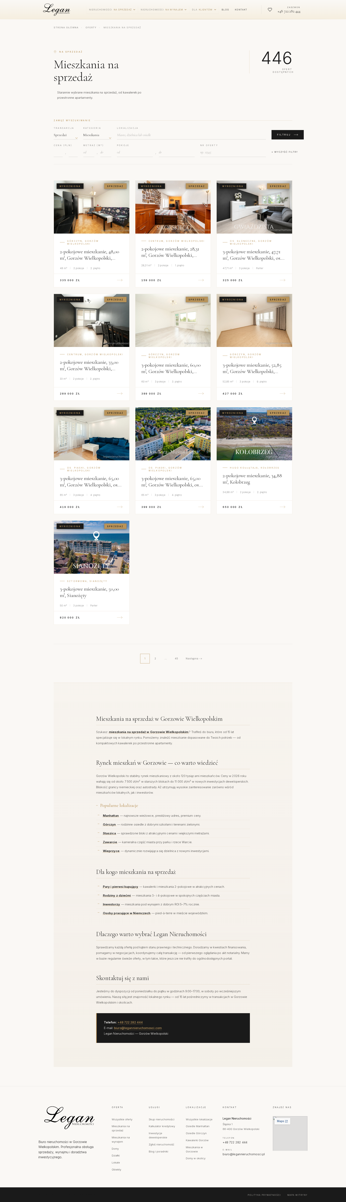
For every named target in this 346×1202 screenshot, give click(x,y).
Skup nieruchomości (161, 1119)
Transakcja (64, 128)
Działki (116, 1155)
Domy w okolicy (195, 1158)
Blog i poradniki (158, 1151)
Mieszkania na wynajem (121, 1139)
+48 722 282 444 (130, 1022)
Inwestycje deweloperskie (158, 1135)
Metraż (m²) (93, 145)
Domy (115, 1148)
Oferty (91, 27)
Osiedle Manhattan (197, 1126)
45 (176, 658)
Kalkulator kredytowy (162, 1126)
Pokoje (123, 145)
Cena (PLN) (63, 145)
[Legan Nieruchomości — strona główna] (57, 9)
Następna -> (194, 658)
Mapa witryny (297, 1195)
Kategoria (92, 128)
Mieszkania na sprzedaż (121, 1128)
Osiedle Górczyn (196, 1133)
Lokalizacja (127, 128)
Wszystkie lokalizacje (199, 1119)
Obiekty (116, 1169)
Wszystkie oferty (122, 1119)
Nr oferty (209, 145)
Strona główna (66, 27)
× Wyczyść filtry (285, 152)
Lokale (116, 1162)
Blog (225, 9)
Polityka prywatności (264, 1195)
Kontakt (241, 9)
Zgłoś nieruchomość (161, 1144)
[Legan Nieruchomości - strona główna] (71, 1118)
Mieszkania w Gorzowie (194, 1149)
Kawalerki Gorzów (197, 1140)
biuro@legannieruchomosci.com (138, 1028)
